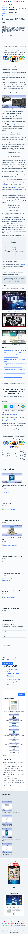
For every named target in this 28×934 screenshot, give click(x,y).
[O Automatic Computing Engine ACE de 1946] (12, 549)
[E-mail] (23, 1)
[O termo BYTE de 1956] (12, 496)
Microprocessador (15, 776)
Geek (11, 768)
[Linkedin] (11, 57)
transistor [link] (11, 350)
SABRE (14, 30)
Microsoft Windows (12, 780)
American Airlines (8, 27)
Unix (16, 784)
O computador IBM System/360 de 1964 (13, 377)
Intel (4, 770)
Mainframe (11, 29)
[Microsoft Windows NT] (14, 873)
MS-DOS (18, 780)
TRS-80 (13, 784)
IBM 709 (23, 28)
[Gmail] (22, 59)
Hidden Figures (14, 28)
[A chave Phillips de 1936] (14, 820)
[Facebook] (6, 1)
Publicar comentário (7, 663)
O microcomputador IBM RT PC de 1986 (11, 573)
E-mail (4, 636)
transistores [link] (16, 187)
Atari (18, 762)
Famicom (4, 768)
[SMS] (24, 59)
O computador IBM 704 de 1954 (11, 357)
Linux (22, 770)
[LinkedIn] (10, 1)
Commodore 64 (9, 764)
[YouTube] (17, 1)
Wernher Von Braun (6, 31)
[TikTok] (12, 1)
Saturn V (17, 30)
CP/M (22, 766)
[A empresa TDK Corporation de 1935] (12, 601)
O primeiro (6, 350)
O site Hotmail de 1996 (7, 854)
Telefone (8, 784)
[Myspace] (17, 59)
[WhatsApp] (19, 1)
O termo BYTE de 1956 (7, 503)
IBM (18, 28)
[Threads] (13, 61)
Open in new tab (19, 251)
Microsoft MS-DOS (5, 780)
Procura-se (8, 421)
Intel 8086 (8, 770)
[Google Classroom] (20, 59)
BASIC (22, 762)
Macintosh (5, 772)
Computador (18, 27)
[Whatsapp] (22, 57)
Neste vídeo (22, 264)
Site (3, 640)
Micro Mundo (7, 776)
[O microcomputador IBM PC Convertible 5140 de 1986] (12, 530)
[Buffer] (13, 59)
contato (8, 396)
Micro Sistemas (8, 778)
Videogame (7, 786)
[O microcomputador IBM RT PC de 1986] (12, 566)
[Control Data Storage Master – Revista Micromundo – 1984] (14, 905)
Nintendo (8, 782)
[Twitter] (8, 57)
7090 (3, 27)
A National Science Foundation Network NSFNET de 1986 (13, 840)
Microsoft (17, 778)
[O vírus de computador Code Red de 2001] (14, 806)
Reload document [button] (9, 251)
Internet (17, 770)
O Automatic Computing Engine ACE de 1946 (12, 556)
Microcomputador (11, 774)
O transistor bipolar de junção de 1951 (12, 352)
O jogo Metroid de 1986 (14, 728)
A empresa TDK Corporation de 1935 (10, 608)
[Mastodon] (11, 61)
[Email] (8, 59)
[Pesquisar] (19, 8)
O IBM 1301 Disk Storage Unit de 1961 (10, 520)
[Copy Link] (13, 57)
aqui (8, 278)
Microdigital (21, 774)
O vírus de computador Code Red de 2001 (14, 745)
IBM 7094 (6, 29)
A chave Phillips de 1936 (14, 752)
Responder (15, 669)
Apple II (14, 762)
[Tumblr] (20, 57)
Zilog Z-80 (5, 787)
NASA (11, 30)
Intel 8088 (13, 770)
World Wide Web (18, 786)
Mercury (8, 30)
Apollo (13, 27)
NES (4, 782)
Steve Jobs (5, 784)
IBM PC (19, 768)
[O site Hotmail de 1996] (14, 848)
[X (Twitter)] (8, 1)
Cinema (4, 764)
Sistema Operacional (19, 782)
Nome (4, 631)
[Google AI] (15, 59)
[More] (17, 61)
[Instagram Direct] (17, 406)
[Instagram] (4, 1)
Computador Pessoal (12, 766)
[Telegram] (4, 59)
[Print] (11, 59)
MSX (22, 780)
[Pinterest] (14, 1)
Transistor (21, 30)
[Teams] (6, 59)
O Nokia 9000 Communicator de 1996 (14, 720)
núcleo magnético (16, 189)
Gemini (9, 28)
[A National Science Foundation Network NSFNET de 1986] (12, 478)
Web (13, 786)
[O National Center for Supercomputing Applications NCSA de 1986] (12, 583)
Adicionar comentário (7, 645)
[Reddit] (17, 57)
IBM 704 (20, 28)
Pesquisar (5, 692)
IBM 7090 (3, 29)
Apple (5, 762)
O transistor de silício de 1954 (10, 355)
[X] (6, 57)
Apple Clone (9, 762)
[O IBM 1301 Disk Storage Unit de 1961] (12, 513)
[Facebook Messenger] (21, 1)
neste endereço (13, 414)
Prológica (13, 782)
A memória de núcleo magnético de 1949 (13, 367)
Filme (7, 768)
